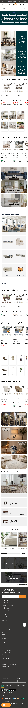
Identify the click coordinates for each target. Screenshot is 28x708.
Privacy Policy (5, 645)
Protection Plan (5, 630)
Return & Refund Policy (7, 646)
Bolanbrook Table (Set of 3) (6, 153)
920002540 (7, 602)
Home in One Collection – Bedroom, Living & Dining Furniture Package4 (18, 96)
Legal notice (22, 705)
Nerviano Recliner (16, 398)
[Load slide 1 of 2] (13, 27)
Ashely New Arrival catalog (7, 662)
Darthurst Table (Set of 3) (18, 153)
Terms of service (22, 703)
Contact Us (4, 620)
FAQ (3, 632)
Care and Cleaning (6, 636)
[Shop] (14, 38)
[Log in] (20, 5)
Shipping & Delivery (6, 648)
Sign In (3, 673)
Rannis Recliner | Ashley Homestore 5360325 (5, 399)
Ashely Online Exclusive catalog (9, 664)
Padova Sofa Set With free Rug (6, 339)
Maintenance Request (7, 629)
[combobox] (14, 8)
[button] (22, 8)
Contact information (15, 705)
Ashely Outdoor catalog (7, 666)
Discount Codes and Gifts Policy (9, 652)
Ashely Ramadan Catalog (7, 660)
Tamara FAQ (4, 634)
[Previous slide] (11, 26)
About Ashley (5, 616)
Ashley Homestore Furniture (13, 701)
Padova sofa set (16, 339)
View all (25, 79)
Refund (3, 654)
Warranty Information (6, 638)
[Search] (24, 8)
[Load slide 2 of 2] (15, 27)
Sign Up (22, 596)
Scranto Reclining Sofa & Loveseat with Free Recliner (6, 307)
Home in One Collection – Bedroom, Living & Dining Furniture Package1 (6, 96)
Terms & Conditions (6, 650)
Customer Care (5, 627)
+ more (3, 93)
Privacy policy (15, 703)
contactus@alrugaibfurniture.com (12, 604)
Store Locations (5, 618)
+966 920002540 (7, 692)
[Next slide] (17, 26)
